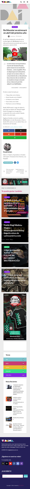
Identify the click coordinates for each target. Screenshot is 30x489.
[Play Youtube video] (15, 54)
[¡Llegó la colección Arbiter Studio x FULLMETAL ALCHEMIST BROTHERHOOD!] (15, 255)
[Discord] (17, 463)
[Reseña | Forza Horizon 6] (9, 419)
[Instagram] (6, 463)
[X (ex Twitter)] (3, 463)
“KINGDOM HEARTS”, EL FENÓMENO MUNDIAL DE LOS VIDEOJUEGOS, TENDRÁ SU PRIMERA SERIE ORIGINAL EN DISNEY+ (18, 389)
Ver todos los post (8, 162)
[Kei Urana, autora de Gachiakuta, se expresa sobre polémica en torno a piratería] (15, 280)
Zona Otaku (15, 26)
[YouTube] (10, 463)
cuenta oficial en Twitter (16, 127)
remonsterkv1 (14, 87)
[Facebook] (14, 463)
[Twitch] (21, 463)
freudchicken (12, 36)
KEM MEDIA (21, 485)
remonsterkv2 (22, 87)
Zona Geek (7, 246)
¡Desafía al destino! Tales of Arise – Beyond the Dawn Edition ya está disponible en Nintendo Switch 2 (18, 427)
